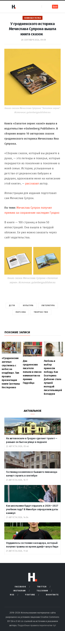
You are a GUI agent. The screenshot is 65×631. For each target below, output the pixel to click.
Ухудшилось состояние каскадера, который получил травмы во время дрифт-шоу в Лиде (32, 545)
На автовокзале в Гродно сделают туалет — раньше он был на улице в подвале (31, 440)
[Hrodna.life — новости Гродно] (13, 6)
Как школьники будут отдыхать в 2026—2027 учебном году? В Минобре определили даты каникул (32, 509)
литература (48, 305)
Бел (55, 6)
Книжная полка (32, 18)
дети (12, 305)
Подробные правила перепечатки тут (37, 625)
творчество (41, 312)
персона (21, 312)
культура (28, 305)
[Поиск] (45, 6)
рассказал (32, 183)
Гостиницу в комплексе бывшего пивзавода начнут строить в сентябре (31, 474)
